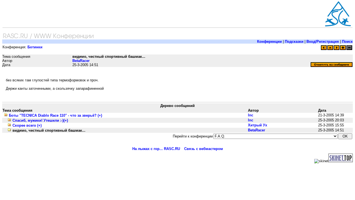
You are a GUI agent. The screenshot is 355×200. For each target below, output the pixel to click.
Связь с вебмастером (203, 149)
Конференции (269, 41)
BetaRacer (81, 61)
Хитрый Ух (257, 125)
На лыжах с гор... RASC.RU (156, 149)
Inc (250, 115)
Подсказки (294, 41)
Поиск (347, 41)
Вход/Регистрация (322, 41)
